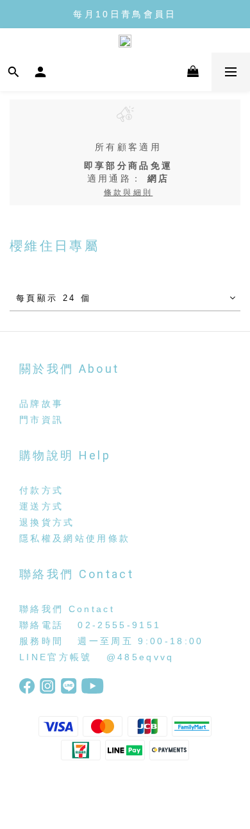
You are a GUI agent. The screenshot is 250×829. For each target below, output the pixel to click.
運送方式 (41, 506)
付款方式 (41, 490)
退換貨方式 (47, 522)
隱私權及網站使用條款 (74, 538)
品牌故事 (41, 403)
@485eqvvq (140, 657)
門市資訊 (41, 419)
